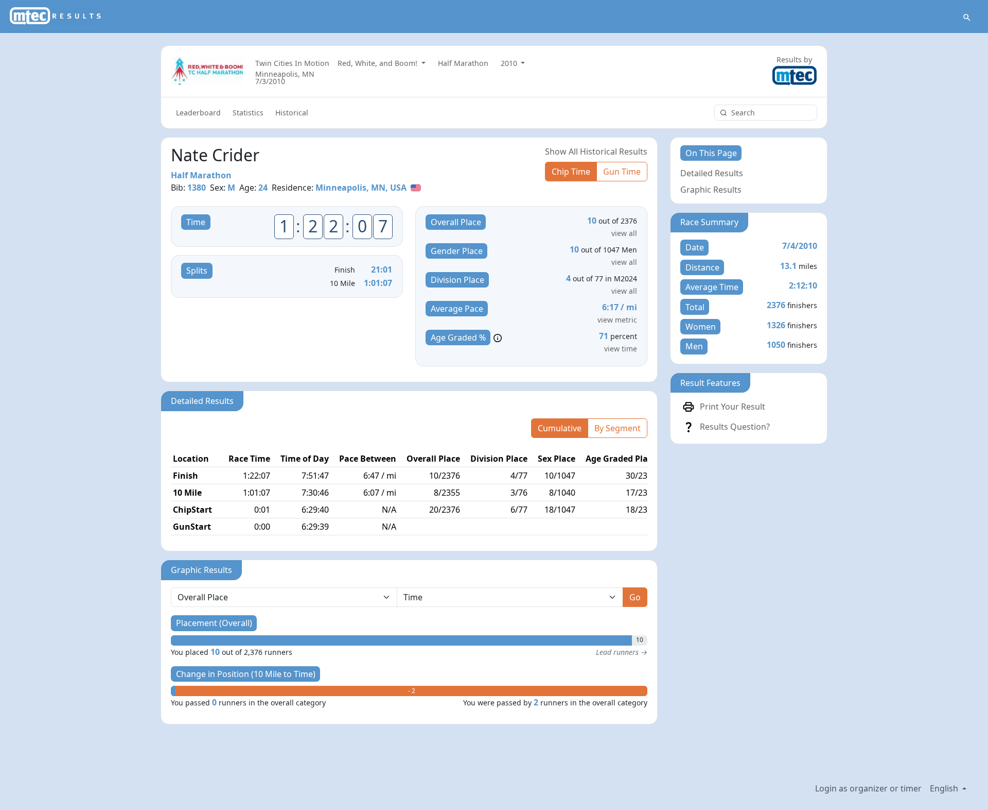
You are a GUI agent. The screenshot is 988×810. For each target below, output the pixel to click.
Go (635, 597)
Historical (291, 112)
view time (620, 348)
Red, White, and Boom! (378, 63)
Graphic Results (711, 189)
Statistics (248, 112)
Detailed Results (711, 173)
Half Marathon (463, 63)
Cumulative (559, 428)
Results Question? (735, 426)
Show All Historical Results (596, 151)
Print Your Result (732, 406)
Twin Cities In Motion (292, 63)
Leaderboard (198, 112)
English (945, 788)
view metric (617, 320)
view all (624, 233)
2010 (510, 63)
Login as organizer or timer (868, 788)
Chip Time (571, 171)
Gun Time (622, 171)
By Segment (617, 428)
